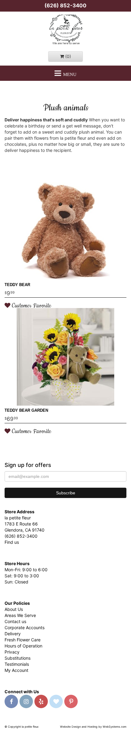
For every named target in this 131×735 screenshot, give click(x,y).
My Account (16, 670)
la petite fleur (65, 30)
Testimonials (17, 664)
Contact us (15, 621)
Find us (12, 542)
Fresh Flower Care (23, 639)
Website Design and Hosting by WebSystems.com (93, 726)
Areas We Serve (20, 615)
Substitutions (17, 658)
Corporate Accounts (24, 627)
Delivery (13, 633)
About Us (14, 609)
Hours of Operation (23, 645)
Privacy (12, 651)
